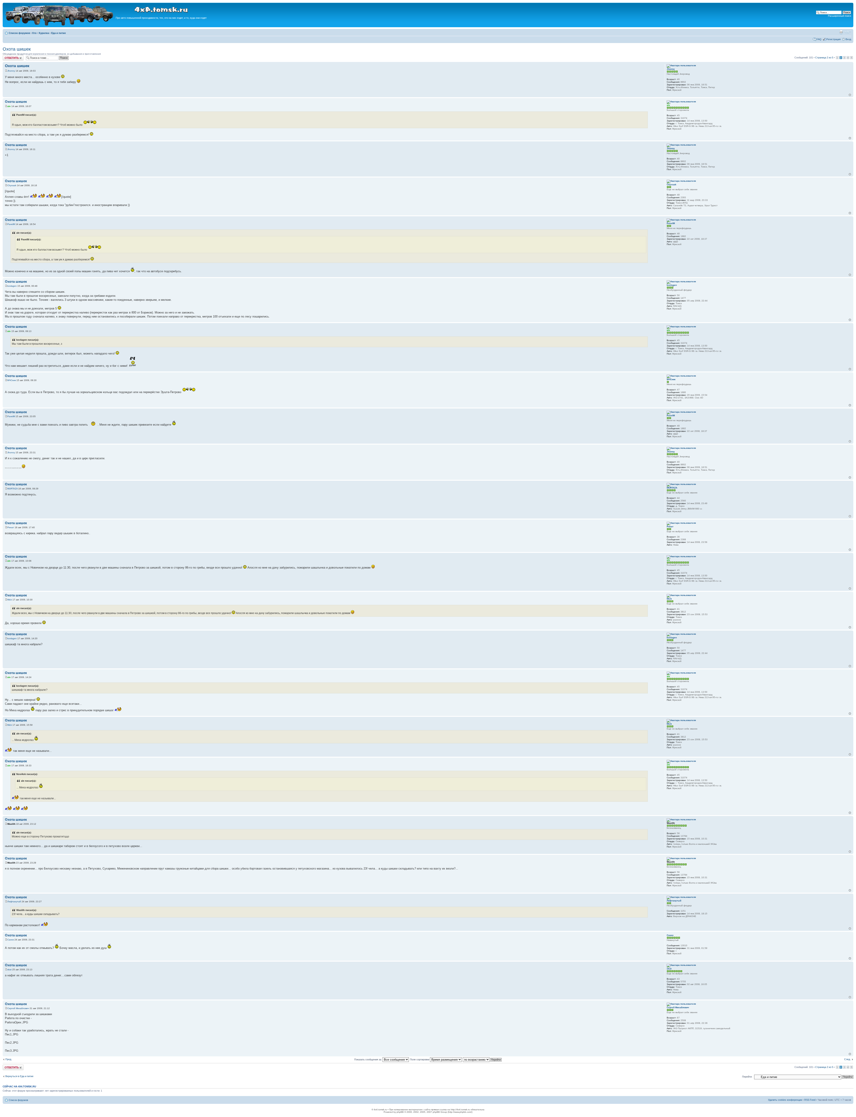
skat (9, 969)
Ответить (8, 56)
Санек (10, 939)
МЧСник (11, 380)
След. (847, 1059)
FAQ (819, 39)
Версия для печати (841, 32)
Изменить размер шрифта (848, 32)
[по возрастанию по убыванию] (482, 1059)
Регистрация (833, 39)
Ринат (10, 527)
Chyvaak (11, 185)
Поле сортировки (420, 1059)
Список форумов (19, 33)
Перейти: (747, 1076)
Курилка (44, 33)
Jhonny (11, 71)
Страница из (824, 57)
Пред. (8, 1059)
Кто (34, 33)
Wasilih (11, 824)
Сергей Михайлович (18, 1008)
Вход (848, 39)
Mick (9, 599)
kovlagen (12, 286)
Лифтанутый (14, 901)
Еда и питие (58, 33)
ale (9, 106)
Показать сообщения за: (368, 1059)
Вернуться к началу (850, 95)
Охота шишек (17, 49)
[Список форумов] (59, 25)
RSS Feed (809, 1099)
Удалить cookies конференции (785, 1099)
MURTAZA (12, 488)
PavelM (11, 224)
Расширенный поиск (839, 15)
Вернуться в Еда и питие (19, 1076)
